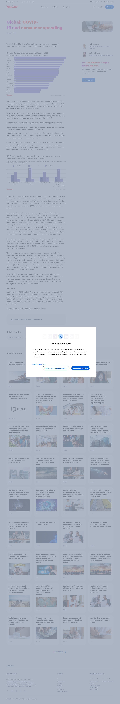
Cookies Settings (38, 364)
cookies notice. (37, 357)
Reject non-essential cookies (55, 368)
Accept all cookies (80, 368)
